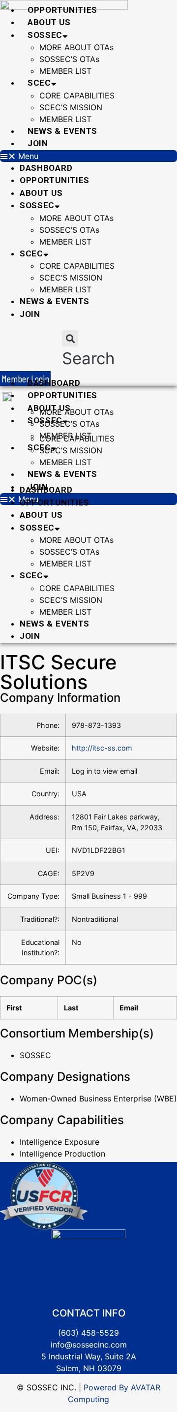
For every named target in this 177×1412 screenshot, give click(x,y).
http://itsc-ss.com (102, 748)
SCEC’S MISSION (70, 107)
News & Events (62, 131)
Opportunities (62, 10)
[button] (88, 156)
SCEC (39, 83)
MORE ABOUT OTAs (76, 47)
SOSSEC (45, 35)
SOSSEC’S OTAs (69, 59)
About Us (49, 22)
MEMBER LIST (65, 71)
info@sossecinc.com (89, 1344)
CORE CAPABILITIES (77, 95)
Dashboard (46, 168)
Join (38, 143)
